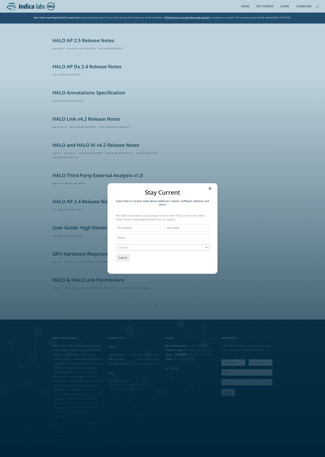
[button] (210, 188)
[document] (162, 228)
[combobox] (162, 247)
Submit (123, 257)
